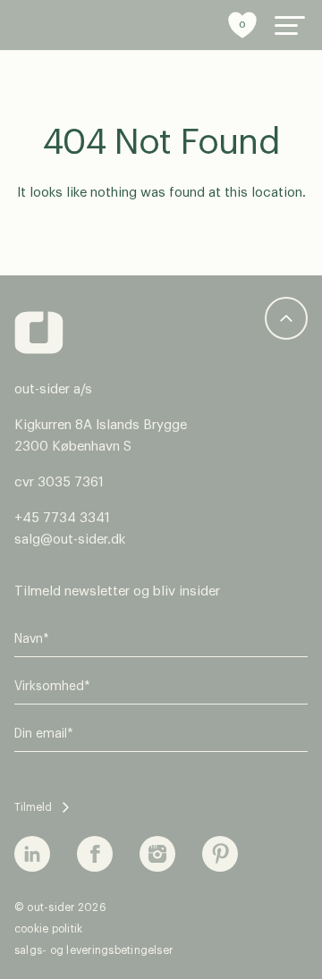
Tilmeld (33, 807)
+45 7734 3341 (62, 518)
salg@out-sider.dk (69, 539)
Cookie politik (48, 929)
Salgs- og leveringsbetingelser (93, 950)
